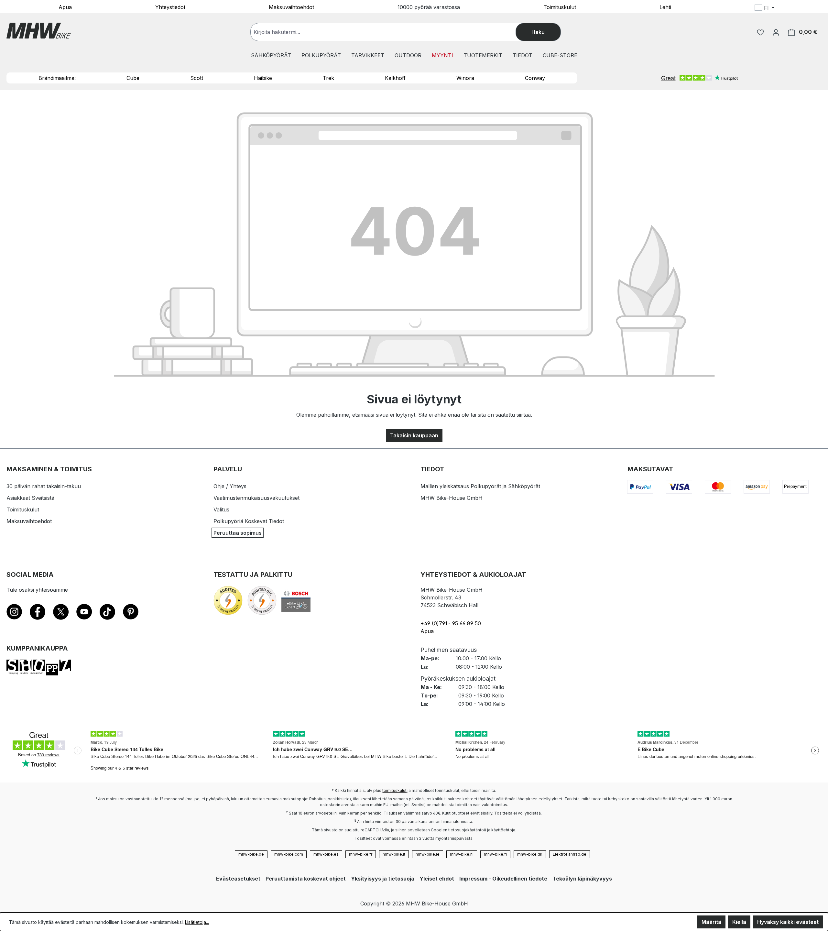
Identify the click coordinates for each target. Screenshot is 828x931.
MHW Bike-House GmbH (451, 498)
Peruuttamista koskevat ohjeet (306, 878)
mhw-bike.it (394, 854)
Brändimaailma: (57, 78)
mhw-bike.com (288, 854)
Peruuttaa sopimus (237, 533)
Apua (65, 7)
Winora (465, 78)
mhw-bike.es (326, 854)
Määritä (711, 922)
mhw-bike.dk (529, 854)
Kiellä (739, 922)
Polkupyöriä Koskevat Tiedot (248, 521)
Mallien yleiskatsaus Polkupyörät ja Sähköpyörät (480, 486)
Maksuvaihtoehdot (291, 7)
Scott (196, 78)
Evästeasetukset (238, 878)
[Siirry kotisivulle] (38, 30)
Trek (328, 78)
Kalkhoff (395, 78)
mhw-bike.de (251, 854)
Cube (132, 78)
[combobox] (389, 32)
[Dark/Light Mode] (806, 8)
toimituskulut (394, 790)
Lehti (665, 7)
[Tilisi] (776, 32)
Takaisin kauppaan (414, 435)
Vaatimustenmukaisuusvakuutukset (256, 498)
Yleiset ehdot (436, 878)
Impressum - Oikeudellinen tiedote (503, 878)
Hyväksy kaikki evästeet (788, 922)
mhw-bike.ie (428, 854)
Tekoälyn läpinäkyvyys (582, 878)
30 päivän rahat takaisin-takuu (43, 486)
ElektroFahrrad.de (569, 854)
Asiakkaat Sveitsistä (30, 498)
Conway (535, 78)
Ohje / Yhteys (229, 486)
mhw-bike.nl (462, 854)
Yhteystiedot (170, 7)
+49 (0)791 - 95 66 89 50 (450, 623)
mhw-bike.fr (360, 854)
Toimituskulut (559, 7)
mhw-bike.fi (495, 854)
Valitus (221, 509)
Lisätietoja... (197, 922)
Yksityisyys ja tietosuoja (382, 878)
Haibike (263, 78)
